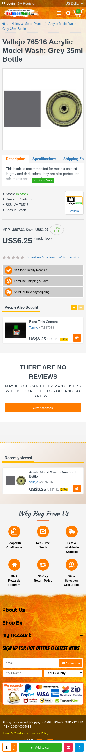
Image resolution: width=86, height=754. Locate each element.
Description (15, 159)
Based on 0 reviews (41, 257)
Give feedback (43, 408)
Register (29, 3)
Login (10, 3)
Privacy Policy (40, 733)
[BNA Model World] (21, 13)
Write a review (69, 257)
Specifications (44, 159)
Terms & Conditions (15, 733)
